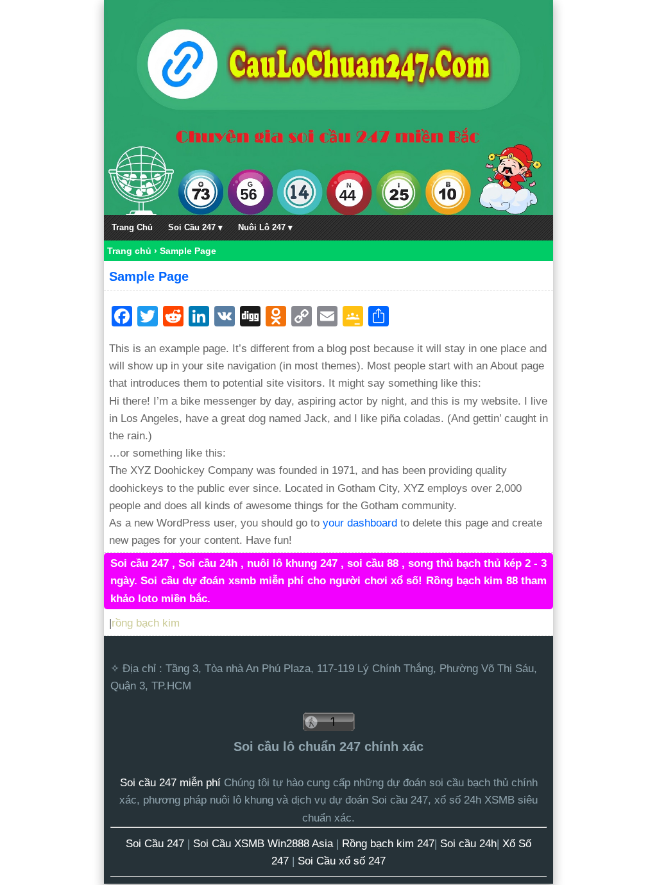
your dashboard (360, 523)
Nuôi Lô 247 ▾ (265, 227)
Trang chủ (129, 251)
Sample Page (149, 276)
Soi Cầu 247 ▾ (195, 227)
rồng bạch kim (146, 623)
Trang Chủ (132, 227)
